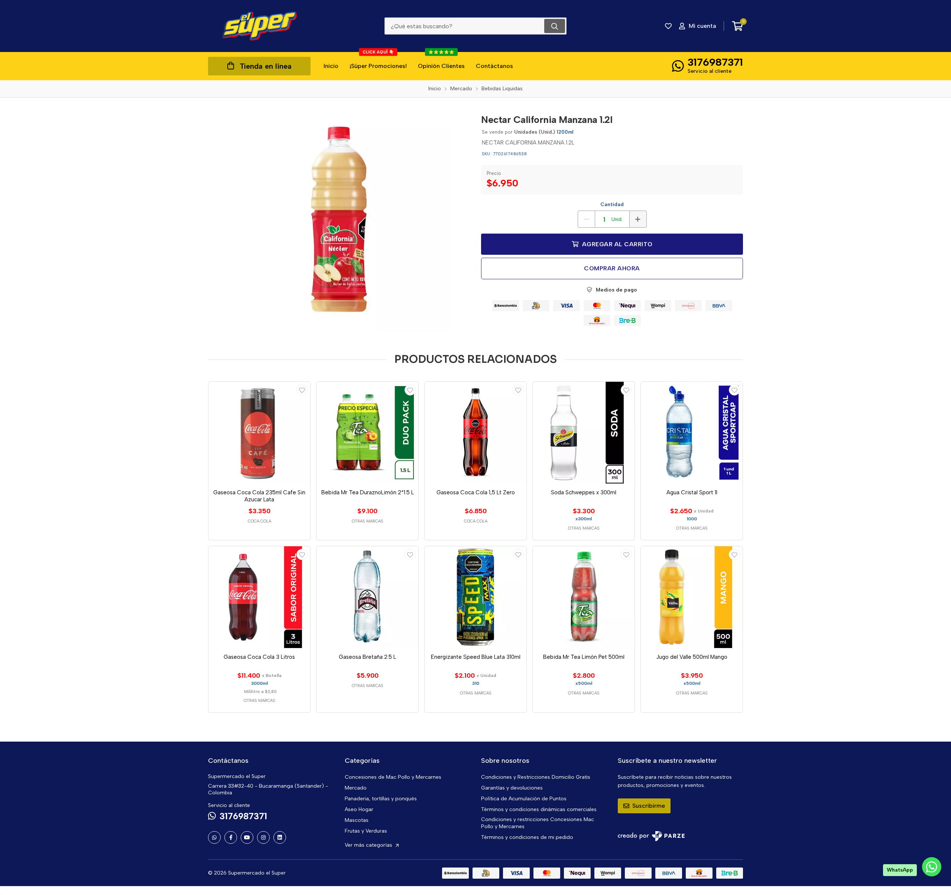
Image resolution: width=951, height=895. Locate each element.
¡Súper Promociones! (378, 60)
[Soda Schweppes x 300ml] (583, 433)
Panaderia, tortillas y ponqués (381, 798)
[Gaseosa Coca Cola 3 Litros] (259, 597)
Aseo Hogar (359, 809)
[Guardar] (302, 390)
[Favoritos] (668, 26)
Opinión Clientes (441, 60)
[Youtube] (247, 837)
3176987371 (715, 62)
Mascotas (357, 820)
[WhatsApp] (214, 837)
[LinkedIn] (279, 837)
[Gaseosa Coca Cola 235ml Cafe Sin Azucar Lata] (259, 433)
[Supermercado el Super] (259, 26)
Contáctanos (494, 65)
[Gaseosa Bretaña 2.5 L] (367, 597)
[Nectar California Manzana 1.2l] (339, 220)
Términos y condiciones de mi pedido (527, 837)
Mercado (356, 788)
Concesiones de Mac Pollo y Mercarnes (393, 777)
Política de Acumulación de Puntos (524, 798)
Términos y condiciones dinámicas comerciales (539, 809)
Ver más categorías (369, 845)
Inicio (331, 65)
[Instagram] (263, 837)
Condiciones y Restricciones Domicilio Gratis (535, 777)
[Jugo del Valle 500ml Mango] (692, 597)
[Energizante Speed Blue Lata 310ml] (475, 597)
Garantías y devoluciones (512, 788)
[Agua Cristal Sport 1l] (692, 433)
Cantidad (612, 204)
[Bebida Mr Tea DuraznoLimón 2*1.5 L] (367, 433)
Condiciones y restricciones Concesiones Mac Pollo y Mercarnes (537, 823)
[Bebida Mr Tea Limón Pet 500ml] (583, 597)
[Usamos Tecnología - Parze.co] (651, 836)
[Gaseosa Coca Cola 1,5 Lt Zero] (475, 433)
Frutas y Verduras (366, 831)
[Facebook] (230, 837)
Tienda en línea (266, 66)
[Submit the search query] (554, 26)
